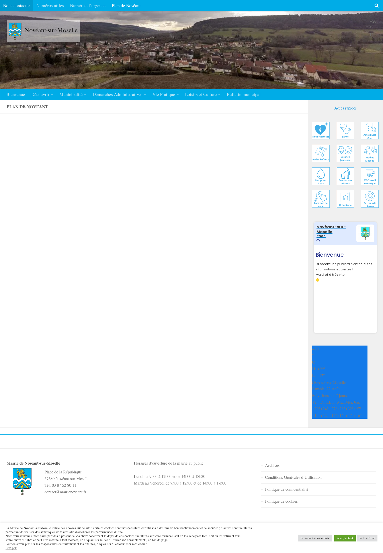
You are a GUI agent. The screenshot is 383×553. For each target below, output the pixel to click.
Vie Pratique (163, 94)
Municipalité (71, 94)
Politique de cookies (281, 501)
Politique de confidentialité (286, 489)
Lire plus (11, 548)
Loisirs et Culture (201, 94)
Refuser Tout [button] (367, 538)
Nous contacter (16, 5)
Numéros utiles (50, 5)
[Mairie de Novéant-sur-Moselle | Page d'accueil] (43, 31)
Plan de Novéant (126, 5)
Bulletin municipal (244, 94)
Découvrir (40, 94)
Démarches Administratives (118, 94)
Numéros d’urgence (88, 5)
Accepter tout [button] (345, 538)
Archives (272, 465)
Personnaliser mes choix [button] (315, 538)
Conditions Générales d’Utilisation (293, 477)
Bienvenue (15, 94)
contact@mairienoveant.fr (65, 491)
